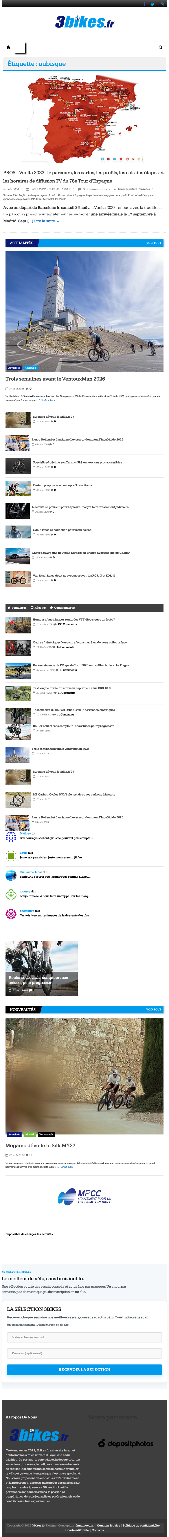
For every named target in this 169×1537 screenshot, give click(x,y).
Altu (15, 195)
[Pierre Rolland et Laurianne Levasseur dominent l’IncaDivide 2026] (17, 443)
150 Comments (67, 624)
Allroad (29, 1134)
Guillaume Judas (31, 872)
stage (19, 199)
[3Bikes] (39, 1434)
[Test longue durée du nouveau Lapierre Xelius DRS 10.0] (18, 693)
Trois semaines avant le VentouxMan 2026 (55, 379)
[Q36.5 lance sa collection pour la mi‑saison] (18, 533)
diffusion (61, 195)
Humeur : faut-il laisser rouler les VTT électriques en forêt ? (74, 619)
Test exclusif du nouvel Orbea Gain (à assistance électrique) (74, 710)
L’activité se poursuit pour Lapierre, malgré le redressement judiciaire (80, 507)
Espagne (80, 195)
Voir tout (153, 243)
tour (38, 199)
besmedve (27, 911)
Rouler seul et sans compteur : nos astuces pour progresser (73, 726)
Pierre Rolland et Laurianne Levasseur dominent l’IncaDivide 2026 (77, 439)
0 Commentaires (94, 189)
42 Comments (68, 670)
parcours (114, 195)
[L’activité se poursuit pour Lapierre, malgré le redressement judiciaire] (18, 510)
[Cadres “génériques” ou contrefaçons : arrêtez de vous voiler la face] (18, 648)
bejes (43, 195)
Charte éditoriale (77, 1530)
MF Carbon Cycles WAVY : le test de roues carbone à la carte (74, 794)
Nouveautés (46, 1134)
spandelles (9, 199)
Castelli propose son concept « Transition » (62, 485)
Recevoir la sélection (84, 1369)
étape (89, 195)
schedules (141, 195)
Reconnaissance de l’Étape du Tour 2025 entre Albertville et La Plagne (81, 665)
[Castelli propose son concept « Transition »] (18, 488)
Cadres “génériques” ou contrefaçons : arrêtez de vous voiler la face (80, 642)
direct (70, 195)
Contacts (98, 1530)
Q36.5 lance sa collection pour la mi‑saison (62, 530)
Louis (23, 853)
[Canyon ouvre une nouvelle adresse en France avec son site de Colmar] (18, 556)
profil (124, 195)
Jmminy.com (84, 1525)
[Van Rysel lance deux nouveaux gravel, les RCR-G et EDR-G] (18, 579)
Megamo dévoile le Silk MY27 (53, 416)
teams (26, 199)
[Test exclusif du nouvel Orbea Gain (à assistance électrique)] (18, 715)
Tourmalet (48, 199)
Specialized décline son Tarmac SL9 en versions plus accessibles (77, 462)
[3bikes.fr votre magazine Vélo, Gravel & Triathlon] (8, 47)
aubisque (33, 195)
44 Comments (65, 647)
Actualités (14, 367)
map (105, 195)
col (48, 195)
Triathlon (30, 367)
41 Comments (66, 693)
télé (33, 199)
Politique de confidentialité (141, 1525)
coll (53, 195)
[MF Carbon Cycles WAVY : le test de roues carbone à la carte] (18, 800)
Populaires (19, 607)
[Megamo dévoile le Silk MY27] (18, 420)
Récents (40, 607)
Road (131, 195)
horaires (98, 195)
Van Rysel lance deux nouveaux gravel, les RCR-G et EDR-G (74, 575)
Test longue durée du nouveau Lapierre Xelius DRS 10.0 (72, 688)
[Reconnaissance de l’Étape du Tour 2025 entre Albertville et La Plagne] (18, 671)
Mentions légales (108, 1525)
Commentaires (64, 607)
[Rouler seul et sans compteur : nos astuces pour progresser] (18, 731)
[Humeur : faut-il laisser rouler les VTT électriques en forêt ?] (18, 625)
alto (9, 195)
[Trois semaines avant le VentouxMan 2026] (84, 311)
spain (150, 195)
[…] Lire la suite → (43, 221)
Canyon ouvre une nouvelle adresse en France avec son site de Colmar (81, 553)
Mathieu (25, 833)
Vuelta (62, 199)
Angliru (22, 195)
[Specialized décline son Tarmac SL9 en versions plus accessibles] (18, 466)
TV (56, 199)
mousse (25, 891)
